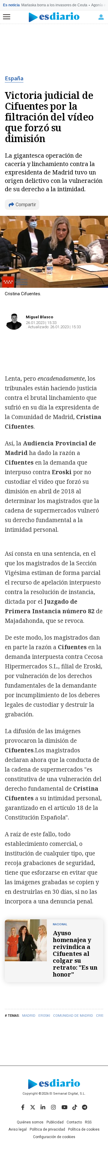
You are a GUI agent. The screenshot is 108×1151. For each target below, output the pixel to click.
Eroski (44, 1016)
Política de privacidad (47, 1129)
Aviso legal (17, 1129)
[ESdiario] (54, 17)
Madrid (28, 1016)
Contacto (74, 1122)
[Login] (101, 17)
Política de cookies (84, 1129)
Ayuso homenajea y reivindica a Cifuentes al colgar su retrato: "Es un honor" (75, 953)
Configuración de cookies (54, 1137)
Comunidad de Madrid (73, 1016)
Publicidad (55, 1122)
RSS (88, 1122)
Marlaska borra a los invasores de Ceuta (54, 5)
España (14, 78)
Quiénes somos (30, 1122)
